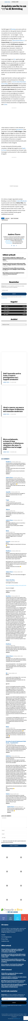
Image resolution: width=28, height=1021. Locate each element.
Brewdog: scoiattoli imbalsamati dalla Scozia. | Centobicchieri (16, 742)
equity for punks (14, 218)
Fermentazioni (9, 243)
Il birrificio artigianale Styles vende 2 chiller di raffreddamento (12, 974)
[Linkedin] (14, 245)
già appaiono (19, 129)
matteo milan (5, 220)
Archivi (14, 320)
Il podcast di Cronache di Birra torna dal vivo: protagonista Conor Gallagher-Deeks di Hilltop (14, 268)
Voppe (7, 500)
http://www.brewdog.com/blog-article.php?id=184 (16, 585)
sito (15, 59)
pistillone (8, 644)
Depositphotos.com (16, 1018)
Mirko (7, 530)
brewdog (7, 218)
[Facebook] (11, 245)
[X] (16, 245)
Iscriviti (14, 294)
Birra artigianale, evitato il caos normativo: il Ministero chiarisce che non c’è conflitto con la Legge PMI (13, 444)
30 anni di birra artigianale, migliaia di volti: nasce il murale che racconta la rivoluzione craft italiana (14, 259)
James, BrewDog (10, 579)
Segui (25, 308)
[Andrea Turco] (2, 2)
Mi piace (24, 306)
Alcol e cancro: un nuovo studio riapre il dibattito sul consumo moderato (13, 409)
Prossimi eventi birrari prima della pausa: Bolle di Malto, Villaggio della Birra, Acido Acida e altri (14, 264)
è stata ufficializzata (21, 201)
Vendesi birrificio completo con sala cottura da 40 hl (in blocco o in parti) (13, 977)
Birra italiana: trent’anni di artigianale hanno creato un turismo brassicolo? (13, 273)
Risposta (8, 473)
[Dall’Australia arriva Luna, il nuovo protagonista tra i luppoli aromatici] (14, 361)
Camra (5, 104)
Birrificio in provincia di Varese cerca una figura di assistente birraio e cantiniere (13, 981)
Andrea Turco (7, 2)
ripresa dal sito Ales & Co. (18, 40)
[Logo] (11, 910)
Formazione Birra (8, 242)
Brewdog (13, 29)
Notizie (3, 9)
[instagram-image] (7, 857)
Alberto (8, 509)
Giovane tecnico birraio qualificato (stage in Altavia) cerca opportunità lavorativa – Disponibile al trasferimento (14, 986)
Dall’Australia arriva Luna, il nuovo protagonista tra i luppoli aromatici (12, 376)
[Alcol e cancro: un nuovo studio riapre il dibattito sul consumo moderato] (14, 395)
